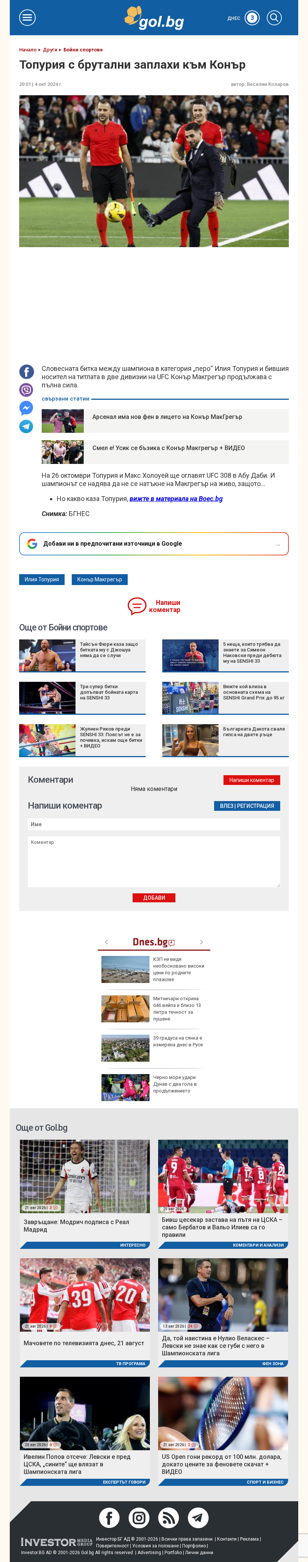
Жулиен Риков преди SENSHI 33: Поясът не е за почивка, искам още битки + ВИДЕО (111, 737)
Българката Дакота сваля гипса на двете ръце (254, 731)
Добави (154, 898)
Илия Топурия (42, 579)
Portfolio (173, 1552)
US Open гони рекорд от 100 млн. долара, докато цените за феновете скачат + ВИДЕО (222, 1464)
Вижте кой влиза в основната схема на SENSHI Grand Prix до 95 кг (254, 692)
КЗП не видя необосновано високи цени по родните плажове (178, 969)
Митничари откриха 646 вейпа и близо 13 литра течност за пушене (177, 1009)
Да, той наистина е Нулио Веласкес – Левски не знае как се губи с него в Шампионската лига (216, 1346)
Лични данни (199, 1552)
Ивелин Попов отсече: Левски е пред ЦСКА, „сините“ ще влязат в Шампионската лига (77, 1464)
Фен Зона (273, 1363)
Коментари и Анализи (258, 1245)
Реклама (249, 1539)
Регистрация (255, 806)
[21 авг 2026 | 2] (223, 1412)
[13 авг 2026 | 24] (223, 1294)
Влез (226, 806)
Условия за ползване (155, 1545)
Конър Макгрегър (99, 579)
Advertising (149, 1552)
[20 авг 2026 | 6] (85, 1412)
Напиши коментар (164, 606)
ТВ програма (130, 1363)
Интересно (132, 1245)
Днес (240, 18)
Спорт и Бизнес (265, 1482)
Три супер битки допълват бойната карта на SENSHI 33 (109, 692)
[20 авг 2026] (223, 1175)
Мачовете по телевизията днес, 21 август (84, 1343)
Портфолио (194, 1545)
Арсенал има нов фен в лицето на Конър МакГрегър (167, 416)
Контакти (227, 1539)
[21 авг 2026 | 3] (85, 1175)
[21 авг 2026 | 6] (85, 1294)
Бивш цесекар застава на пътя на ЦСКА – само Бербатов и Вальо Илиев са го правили (222, 1227)
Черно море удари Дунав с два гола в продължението (175, 1084)
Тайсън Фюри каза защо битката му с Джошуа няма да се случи (109, 649)
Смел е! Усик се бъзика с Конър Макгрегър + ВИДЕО (168, 448)
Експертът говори (124, 1482)
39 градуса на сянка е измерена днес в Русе (178, 1041)
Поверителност (112, 1545)
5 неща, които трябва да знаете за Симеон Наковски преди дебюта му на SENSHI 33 (252, 652)
